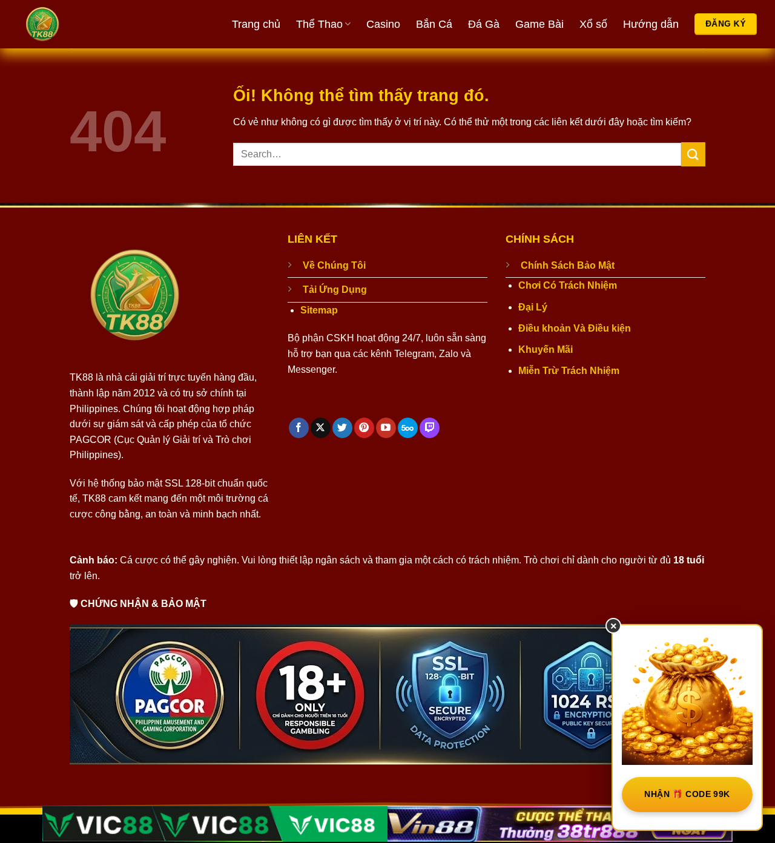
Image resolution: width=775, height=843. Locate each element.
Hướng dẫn (651, 24)
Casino (383, 24)
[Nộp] (693, 154)
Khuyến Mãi (545, 349)
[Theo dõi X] (321, 428)
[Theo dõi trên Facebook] (299, 428)
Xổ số (593, 24)
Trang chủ (256, 24)
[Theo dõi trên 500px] (408, 428)
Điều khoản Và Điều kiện (574, 328)
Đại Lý (532, 307)
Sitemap (319, 310)
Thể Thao (319, 24)
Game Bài (539, 24)
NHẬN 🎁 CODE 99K (687, 794)
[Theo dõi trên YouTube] (386, 428)
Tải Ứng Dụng (335, 289)
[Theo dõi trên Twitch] (430, 428)
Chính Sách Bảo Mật (568, 265)
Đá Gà (484, 24)
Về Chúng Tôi (334, 265)
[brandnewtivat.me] (87, 24)
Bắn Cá (434, 24)
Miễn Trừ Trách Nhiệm (568, 371)
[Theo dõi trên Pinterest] (364, 428)
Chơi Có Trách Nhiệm (567, 285)
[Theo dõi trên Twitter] (342, 428)
